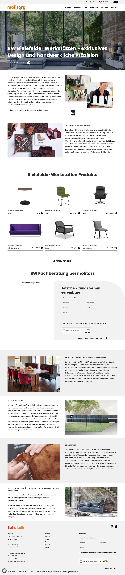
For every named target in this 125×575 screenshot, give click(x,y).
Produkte (77, 8)
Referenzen (94, 8)
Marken (68, 8)
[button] (4, 570)
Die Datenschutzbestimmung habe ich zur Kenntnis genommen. (98, 552)
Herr (64, 298)
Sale (85, 8)
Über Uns (114, 8)
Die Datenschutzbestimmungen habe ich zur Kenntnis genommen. (84, 323)
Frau (70, 298)
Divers (76, 298)
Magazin (104, 8)
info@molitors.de (13, 547)
